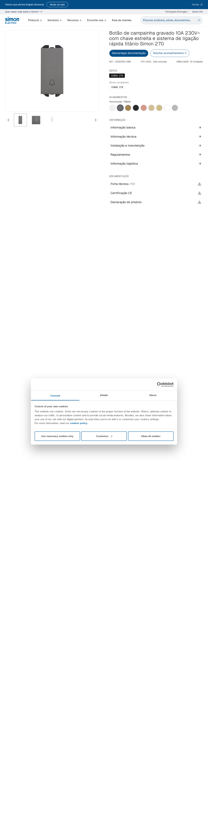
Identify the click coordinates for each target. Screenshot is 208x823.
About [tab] (152, 395)
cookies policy (78, 423)
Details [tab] (104, 395)
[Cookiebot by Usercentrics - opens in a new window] (159, 384)
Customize (102, 436)
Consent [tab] (55, 395)
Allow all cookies (151, 436)
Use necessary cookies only (57, 436)
